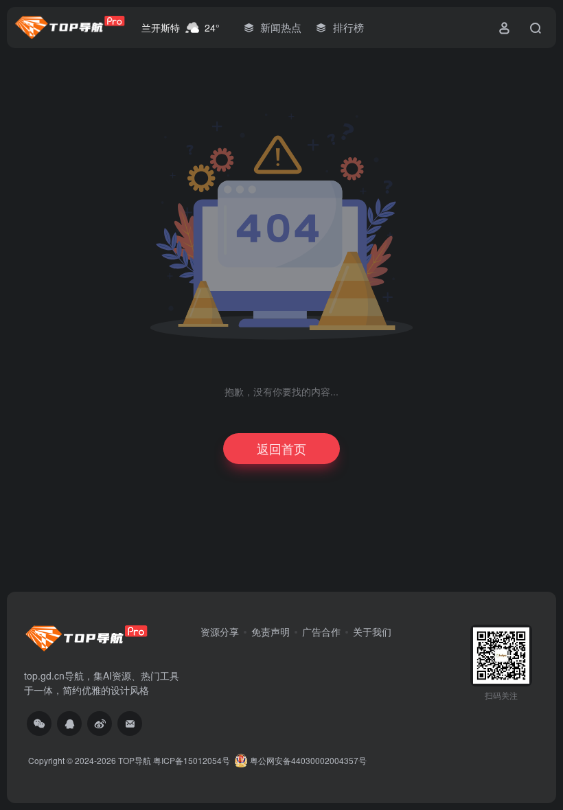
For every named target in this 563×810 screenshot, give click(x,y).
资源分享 (219, 631)
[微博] (99, 723)
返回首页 (281, 448)
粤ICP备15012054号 (191, 760)
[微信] (39, 723)
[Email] (129, 723)
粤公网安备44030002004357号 (307, 760)
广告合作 (321, 631)
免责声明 (270, 631)
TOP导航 (134, 760)
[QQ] (69, 723)
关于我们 (372, 631)
